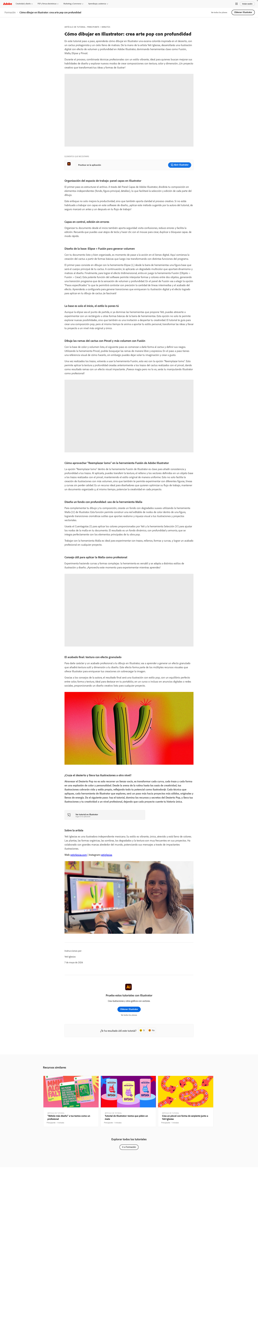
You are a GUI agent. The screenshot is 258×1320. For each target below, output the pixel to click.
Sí (144, 1030)
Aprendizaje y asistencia (97, 3)
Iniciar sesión (247, 4)
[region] (71, 1101)
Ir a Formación (129, 1147)
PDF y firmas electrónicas (47, 3)
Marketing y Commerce (72, 3)
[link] (10, 12)
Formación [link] (10, 12)
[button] (236, 4)
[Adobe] (7, 3)
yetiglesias (106, 854)
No (153, 1030)
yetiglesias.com (78, 854)
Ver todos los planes (219, 12)
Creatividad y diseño (23, 3)
